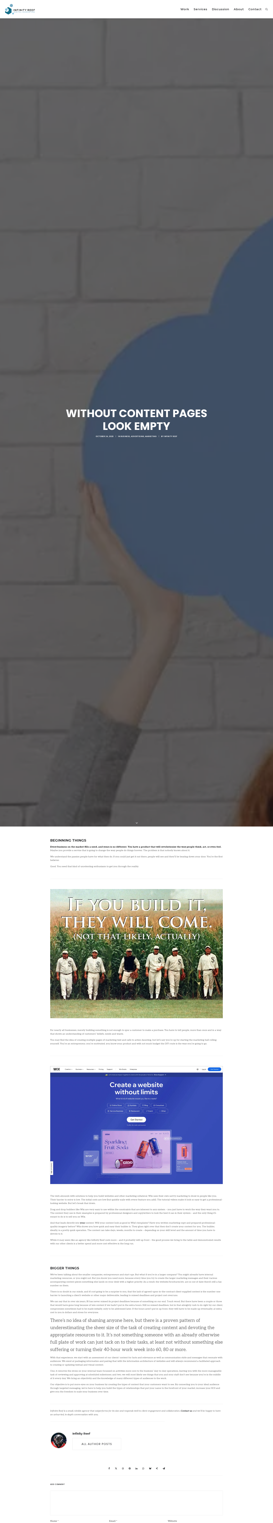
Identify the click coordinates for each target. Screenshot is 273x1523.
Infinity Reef (170, 594)
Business (125, 594)
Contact (255, 9)
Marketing (151, 594)
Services (200, 9)
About (239, 9)
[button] (266, 9)
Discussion (220, 9)
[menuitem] (184, 9)
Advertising (137, 594)
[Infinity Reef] (20, 9)
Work (184, 9)
